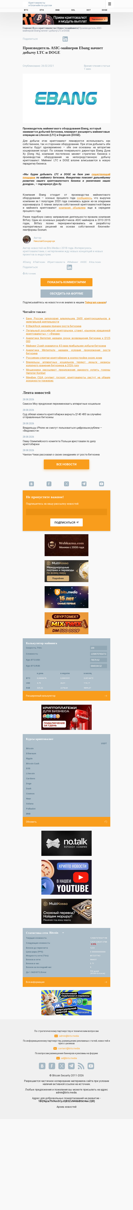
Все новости (66, 464)
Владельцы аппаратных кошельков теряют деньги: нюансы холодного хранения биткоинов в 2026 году (68, 364)
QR (92, 1101)
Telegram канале (95, 302)
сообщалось (84, 198)
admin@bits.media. (66, 1092)
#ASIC (83, 262)
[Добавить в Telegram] (57, 39)
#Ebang (27, 262)
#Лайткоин (39, 262)
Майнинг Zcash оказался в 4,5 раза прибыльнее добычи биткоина (66, 345)
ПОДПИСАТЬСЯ (64, 522)
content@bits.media (69, 1048)
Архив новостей (66, 1106)
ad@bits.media (69, 1058)
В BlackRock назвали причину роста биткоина (53, 326)
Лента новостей (36, 393)
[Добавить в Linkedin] (65, 39)
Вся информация (35, 982)
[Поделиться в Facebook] (42, 39)
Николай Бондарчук (44, 241)
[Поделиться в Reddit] (80, 39)
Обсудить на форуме (66, 293)
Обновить (31, 821)
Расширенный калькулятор (40, 695)
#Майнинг (72, 262)
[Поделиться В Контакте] (72, 39)
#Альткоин (95, 262)
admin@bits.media (69, 1036)
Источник (30, 273)
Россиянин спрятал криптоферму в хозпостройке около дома (64, 357)
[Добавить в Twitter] (50, 39)
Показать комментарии (66, 282)
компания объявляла (72, 207)
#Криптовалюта (56, 262)
